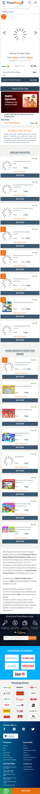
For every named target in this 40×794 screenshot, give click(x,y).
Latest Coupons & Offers (29, 750)
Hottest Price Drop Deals (29, 757)
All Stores (25, 748)
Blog (4, 748)
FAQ (4, 750)
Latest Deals (26, 755)
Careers (25, 752)
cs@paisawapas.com (28, 769)
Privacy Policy (6, 755)
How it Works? (6, 752)
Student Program (27, 759)
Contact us (27, 764)
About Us (5, 745)
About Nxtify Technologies (9, 759)
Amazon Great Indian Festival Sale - (8, 771)
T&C (4, 75)
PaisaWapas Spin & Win (9, 785)
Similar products (20, 152)
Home (24, 745)
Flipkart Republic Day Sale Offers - (9, 778)
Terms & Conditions (8, 757)
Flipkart (29, 57)
